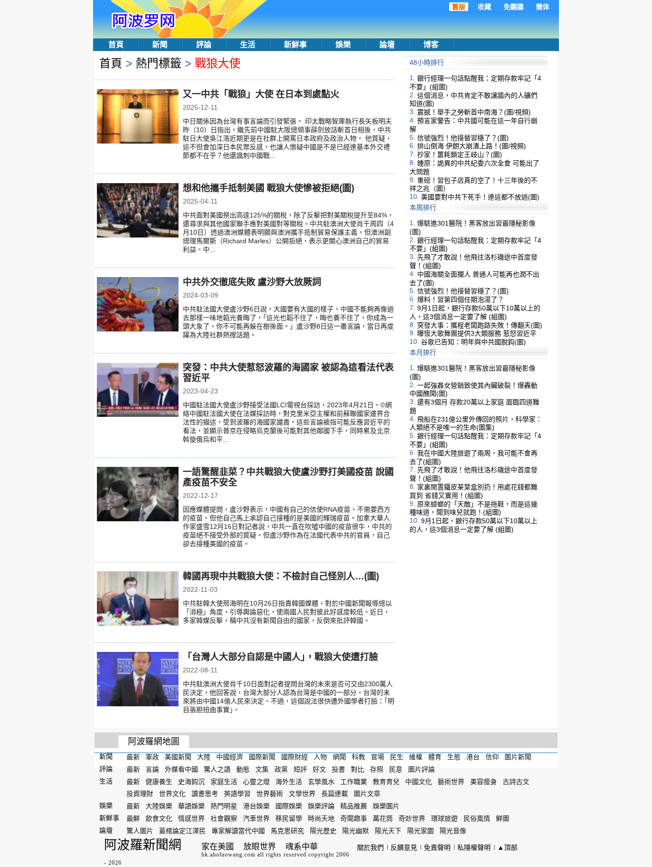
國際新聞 (262, 757)
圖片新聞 (518, 757)
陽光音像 (453, 831)
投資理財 (139, 793)
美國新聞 (178, 757)
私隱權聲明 (474, 847)
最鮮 (133, 818)
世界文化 (172, 793)
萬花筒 (383, 818)
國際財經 (294, 757)
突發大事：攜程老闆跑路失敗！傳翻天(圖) (479, 325)
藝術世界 (451, 781)
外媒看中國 (181, 769)
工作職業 (353, 781)
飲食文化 (159, 818)
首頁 (116, 45)
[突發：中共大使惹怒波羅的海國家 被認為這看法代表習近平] (138, 390)
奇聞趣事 (353, 818)
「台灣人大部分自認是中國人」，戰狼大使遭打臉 (280, 657)
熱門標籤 (158, 63)
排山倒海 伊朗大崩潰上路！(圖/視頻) (471, 146)
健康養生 (159, 781)
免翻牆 (514, 6)
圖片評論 (421, 769)
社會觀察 (223, 818)
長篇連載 (334, 793)
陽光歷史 (323, 831)
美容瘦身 (483, 781)
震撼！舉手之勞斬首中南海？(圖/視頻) (474, 112)
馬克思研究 (287, 831)
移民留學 (288, 818)
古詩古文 (516, 781)
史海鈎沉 (191, 781)
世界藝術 (269, 793)
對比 (357, 769)
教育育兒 (386, 781)
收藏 (484, 6)
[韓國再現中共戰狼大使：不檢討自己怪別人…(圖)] (138, 599)
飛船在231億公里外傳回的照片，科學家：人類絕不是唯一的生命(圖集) (476, 423)
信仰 (492, 757)
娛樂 (343, 45)
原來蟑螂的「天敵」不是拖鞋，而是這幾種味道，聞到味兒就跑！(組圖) (473, 508)
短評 (300, 769)
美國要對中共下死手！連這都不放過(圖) (480, 197)
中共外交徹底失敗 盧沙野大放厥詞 (252, 282)
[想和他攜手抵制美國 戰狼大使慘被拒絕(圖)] (138, 211)
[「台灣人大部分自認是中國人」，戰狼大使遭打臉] (138, 680)
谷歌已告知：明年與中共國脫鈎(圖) (473, 342)
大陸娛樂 (159, 806)
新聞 (160, 45)
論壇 (387, 45)
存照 (376, 769)
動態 (243, 769)
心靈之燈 (256, 781)
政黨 (281, 769)
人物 (320, 757)
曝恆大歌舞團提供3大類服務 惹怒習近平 (476, 333)
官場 (377, 757)
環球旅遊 (444, 818)
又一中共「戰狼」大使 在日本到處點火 (261, 94)
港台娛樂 (256, 806)
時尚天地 (321, 818)
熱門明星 (223, 806)
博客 (431, 45)
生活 (247, 45)
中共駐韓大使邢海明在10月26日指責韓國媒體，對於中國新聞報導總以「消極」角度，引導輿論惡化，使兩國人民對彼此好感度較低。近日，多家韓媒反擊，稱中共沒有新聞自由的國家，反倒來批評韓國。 (287, 611)
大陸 (203, 757)
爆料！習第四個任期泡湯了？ (460, 299)
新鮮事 (295, 45)
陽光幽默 (355, 831)
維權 (415, 757)
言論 (152, 769)
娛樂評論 (321, 806)
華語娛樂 (191, 806)
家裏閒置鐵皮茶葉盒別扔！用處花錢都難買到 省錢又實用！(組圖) (473, 491)
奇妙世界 (412, 818)
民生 (396, 757)
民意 (395, 769)
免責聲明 (437, 847)
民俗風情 (476, 818)
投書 (338, 769)
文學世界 (302, 793)
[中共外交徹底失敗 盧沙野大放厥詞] (138, 305)
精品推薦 (353, 806)
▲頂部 (507, 847)
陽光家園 (420, 831)
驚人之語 (217, 769)
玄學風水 (321, 781)
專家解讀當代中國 (238, 831)
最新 (133, 757)
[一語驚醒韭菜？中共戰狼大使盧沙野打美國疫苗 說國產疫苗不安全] (138, 495)
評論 (203, 45)
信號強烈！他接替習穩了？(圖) (463, 137)
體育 (435, 757)
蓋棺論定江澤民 (182, 831)
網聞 (339, 757)
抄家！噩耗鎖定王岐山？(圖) (459, 154)
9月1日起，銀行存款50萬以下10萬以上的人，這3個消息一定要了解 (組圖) (475, 312)
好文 (319, 769)
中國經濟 (229, 757)
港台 (473, 757)
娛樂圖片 (386, 806)
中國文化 (418, 781)
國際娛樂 (288, 806)
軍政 (152, 757)
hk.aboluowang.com (228, 854)
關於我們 (370, 847)
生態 (454, 757)
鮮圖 (502, 818)
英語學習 (237, 793)
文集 (262, 769)
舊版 (458, 6)
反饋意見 (403, 847)
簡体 (542, 6)
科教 (358, 757)
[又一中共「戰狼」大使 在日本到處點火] (138, 117)
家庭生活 (223, 781)
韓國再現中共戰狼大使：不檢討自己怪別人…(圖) (281, 576)
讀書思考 (204, 793)
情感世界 (191, 818)
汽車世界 (256, 818)
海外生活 (288, 781)
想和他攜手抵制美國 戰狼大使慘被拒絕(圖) (268, 188)
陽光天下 (388, 831)
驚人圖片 (139, 831)
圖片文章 (367, 793)
